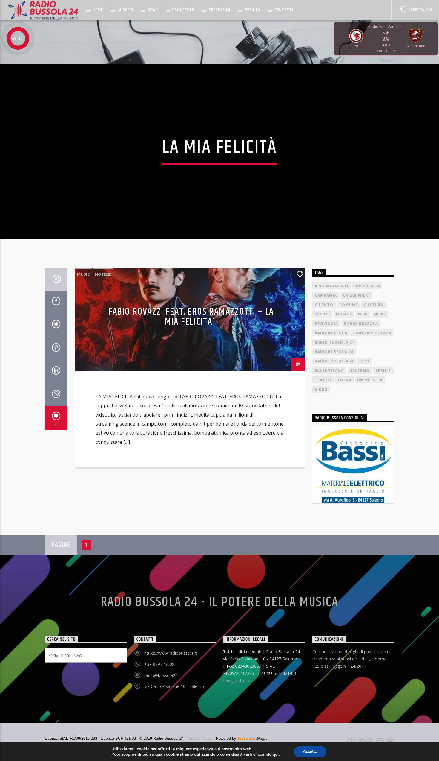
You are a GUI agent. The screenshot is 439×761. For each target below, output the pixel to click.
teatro (323, 379)
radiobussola (331, 332)
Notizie (103, 274)
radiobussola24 (372, 332)
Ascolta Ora (419, 10)
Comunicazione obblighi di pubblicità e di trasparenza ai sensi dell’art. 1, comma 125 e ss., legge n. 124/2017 (351, 659)
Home (98, 10)
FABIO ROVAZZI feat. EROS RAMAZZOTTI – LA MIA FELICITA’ (191, 316)
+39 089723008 (159, 664)
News (153, 10)
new (363, 314)
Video (321, 389)
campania (326, 295)
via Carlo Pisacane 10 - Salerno (174, 686)
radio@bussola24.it (162, 675)
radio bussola (361, 323)
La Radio (125, 10)
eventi (322, 314)
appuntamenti (332, 285)
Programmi (219, 10)
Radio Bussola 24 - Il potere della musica (220, 602)
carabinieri (356, 295)
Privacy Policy (199, 738)
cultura (373, 304)
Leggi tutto (234, 680)
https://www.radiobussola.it (170, 653)
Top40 (344, 379)
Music (83, 274)
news (380, 314)
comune (348, 304)
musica (344, 314)
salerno (359, 370)
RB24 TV (252, 10)
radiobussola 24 (334, 351)
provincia (326, 323)
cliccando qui (266, 754)
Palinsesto (183, 10)
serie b (383, 370)
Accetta (310, 751)
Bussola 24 (367, 285)
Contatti (284, 10)
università (370, 379)
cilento (324, 304)
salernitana (329, 370)
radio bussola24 (334, 361)
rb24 (365, 361)
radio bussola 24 (335, 342)
